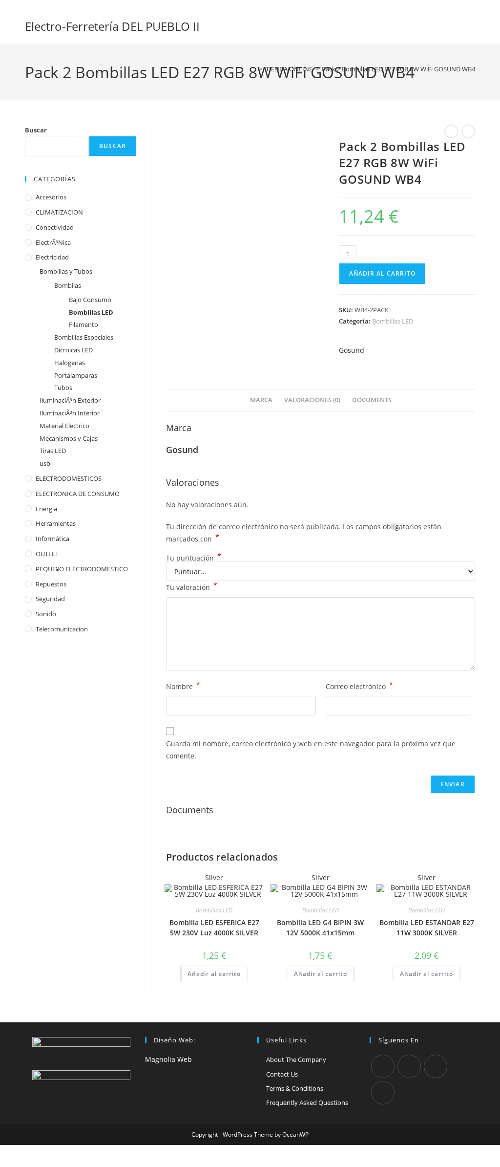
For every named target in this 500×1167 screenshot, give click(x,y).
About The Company (296, 1059)
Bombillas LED (392, 321)
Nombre (183, 685)
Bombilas (67, 285)
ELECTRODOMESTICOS (69, 478)
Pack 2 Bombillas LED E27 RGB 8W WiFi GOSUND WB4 (398, 69)
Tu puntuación (193, 558)
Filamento (83, 324)
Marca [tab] (261, 400)
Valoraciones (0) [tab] (312, 400)
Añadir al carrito (382, 273)
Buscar (36, 130)
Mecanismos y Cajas (69, 438)
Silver (214, 877)
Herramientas (56, 523)
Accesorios (51, 197)
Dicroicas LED (73, 350)
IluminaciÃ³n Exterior (70, 400)
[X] (383, 1066)
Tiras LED (53, 450)
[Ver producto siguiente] (468, 131)
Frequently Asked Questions (307, 1102)
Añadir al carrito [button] (214, 974)
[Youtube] (383, 1092)
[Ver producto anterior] (451, 131)
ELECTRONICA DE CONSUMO (78, 493)
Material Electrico (64, 425)
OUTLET (47, 553)
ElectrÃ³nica (53, 242)
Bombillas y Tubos (66, 271)
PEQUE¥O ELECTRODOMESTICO (82, 568)
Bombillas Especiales (83, 337)
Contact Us (282, 1074)
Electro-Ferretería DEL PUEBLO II (112, 26)
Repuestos (51, 584)
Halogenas (69, 362)
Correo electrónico (359, 685)
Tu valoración (191, 586)
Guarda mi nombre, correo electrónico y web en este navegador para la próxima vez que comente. (311, 749)
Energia (46, 508)
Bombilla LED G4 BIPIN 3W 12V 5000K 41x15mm (320, 927)
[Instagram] (435, 1066)
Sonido (46, 613)
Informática (52, 538)
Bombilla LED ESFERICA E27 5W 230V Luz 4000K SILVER (214, 927)
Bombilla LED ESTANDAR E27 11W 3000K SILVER (426, 927)
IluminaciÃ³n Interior (70, 413)
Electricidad (52, 257)
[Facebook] (409, 1066)
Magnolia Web (168, 1059)
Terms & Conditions (294, 1088)
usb (45, 463)
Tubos (63, 387)
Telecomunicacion (62, 629)
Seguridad (50, 598)
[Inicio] (253, 69)
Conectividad (55, 227)
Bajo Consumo (90, 299)
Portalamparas (75, 375)
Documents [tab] (372, 400)
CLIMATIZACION (59, 212)
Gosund (351, 350)
